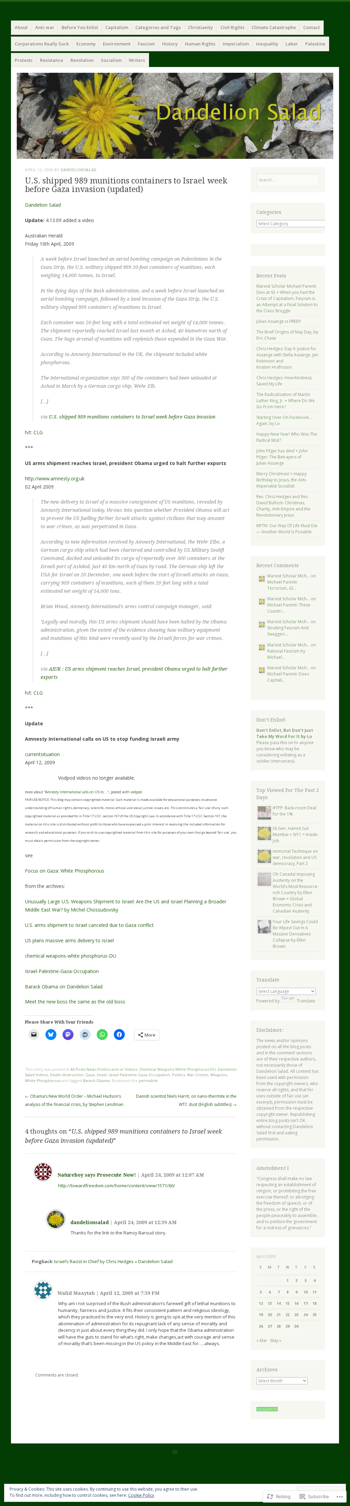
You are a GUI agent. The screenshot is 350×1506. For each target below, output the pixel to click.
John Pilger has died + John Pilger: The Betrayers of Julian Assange (282, 457)
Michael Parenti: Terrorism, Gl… (282, 585)
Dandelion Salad (43, 205)
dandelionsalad (79, 169)
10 (306, 1292)
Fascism (146, 44)
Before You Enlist (80, 27)
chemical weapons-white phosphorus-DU (70, 956)
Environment (117, 44)
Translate (306, 1001)
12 (261, 1303)
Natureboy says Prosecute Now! (96, 1175)
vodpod (136, 792)
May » (275, 1340)
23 (296, 1314)
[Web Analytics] (267, 1410)
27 (270, 1326)
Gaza (90, 1074)
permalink (148, 1080)
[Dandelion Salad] (175, 116)
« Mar (261, 1340)
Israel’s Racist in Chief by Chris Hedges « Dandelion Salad (113, 1261)
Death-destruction (66, 1074)
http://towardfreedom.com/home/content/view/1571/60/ (116, 1185)
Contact (311, 27)
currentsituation (42, 754)
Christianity (200, 27)
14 (279, 1303)
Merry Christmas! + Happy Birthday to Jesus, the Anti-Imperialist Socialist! (281, 480)
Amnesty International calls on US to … (76, 792)
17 (306, 1303)
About (21, 27)
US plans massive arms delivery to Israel (69, 940)
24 (306, 1314)
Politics (178, 1074)
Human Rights (200, 44)
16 (296, 1303)
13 (270, 1303)
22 (287, 1314)
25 (314, 1314)
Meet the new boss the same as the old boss (75, 1001)
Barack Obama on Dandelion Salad (64, 986)
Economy (86, 44)
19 (261, 1314)
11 (314, 1292)
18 (314, 1303)
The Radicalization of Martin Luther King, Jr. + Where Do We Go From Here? (285, 401)
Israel (102, 1074)
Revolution (82, 60)
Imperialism (236, 44)
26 (261, 1326)
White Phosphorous (43, 1080)
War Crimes (197, 1074)
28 (279, 1326)
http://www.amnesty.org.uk (54, 478)
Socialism (111, 60)
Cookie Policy (141, 1495)
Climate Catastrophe (274, 27)
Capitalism (116, 27)
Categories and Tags (158, 27)
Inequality (267, 44)
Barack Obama (96, 1080)
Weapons (218, 1074)
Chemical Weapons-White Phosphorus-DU (177, 1069)
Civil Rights (232, 27)
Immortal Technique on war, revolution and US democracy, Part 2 (295, 857)
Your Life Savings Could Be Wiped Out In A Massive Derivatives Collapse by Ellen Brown (295, 934)
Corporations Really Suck (42, 44)
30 (296, 1326)
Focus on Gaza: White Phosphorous (64, 870)
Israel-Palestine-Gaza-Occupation (62, 971)
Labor (291, 44)
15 (287, 1303)
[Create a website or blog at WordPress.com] (175, 1452)
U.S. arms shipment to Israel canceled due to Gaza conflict (89, 925)
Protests (23, 60)
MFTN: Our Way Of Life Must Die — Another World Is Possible (287, 529)
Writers (137, 60)
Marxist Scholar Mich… (288, 576)
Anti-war (44, 27)
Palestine (315, 44)
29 (287, 1326)
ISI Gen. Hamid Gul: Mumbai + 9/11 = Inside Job (295, 834)
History (170, 44)
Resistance (51, 60)
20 (270, 1314)
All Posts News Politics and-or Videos (103, 1069)
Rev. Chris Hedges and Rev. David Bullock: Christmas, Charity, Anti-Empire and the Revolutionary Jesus (283, 506)
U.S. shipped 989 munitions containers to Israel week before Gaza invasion (132, 417)
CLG (38, 432)
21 (279, 1314)
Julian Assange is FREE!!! (278, 321)
